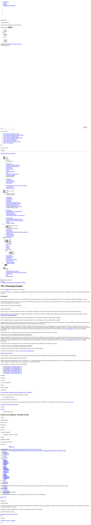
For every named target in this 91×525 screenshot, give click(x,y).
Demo (7, 170)
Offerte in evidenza (10, 181)
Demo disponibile (5, 392)
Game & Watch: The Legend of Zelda (14, 220)
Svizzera (5, 489)
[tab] (45, 447)
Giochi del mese (10, 180)
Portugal (5, 471)
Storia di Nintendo (10, 223)
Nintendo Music (10, 236)
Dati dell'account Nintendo (9, 5)
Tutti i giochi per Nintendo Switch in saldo (12, 137)
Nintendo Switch (10, 212)
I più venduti (9, 183)
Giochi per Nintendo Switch (12, 166)
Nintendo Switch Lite (11, 214)
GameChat (8, 200)
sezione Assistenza (69, 328)
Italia (4, 459)
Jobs (7, 275)
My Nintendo (9, 273)
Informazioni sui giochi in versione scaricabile (16, 185)
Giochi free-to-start (10, 171)
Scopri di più (70, 402)
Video (7, 247)
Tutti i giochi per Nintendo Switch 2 (11, 133)
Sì (5, 497)
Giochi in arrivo (9, 168)
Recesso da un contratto (37, 450)
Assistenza (14, 449)
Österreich (5, 469)
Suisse (4, 474)
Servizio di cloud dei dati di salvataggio (9, 404)
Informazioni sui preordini (6, 353)
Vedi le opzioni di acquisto (16, 44)
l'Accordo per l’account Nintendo (9, 315)
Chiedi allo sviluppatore (11, 259)
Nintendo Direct (10, 256)
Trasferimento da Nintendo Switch (14, 206)
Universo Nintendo (10, 175)
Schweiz (5, 487)
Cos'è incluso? (9, 230)
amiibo (7, 221)
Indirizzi (5, 4)
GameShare (9, 201)
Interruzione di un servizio (26, 450)
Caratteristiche (9, 198)
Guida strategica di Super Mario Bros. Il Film (16, 272)
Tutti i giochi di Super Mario (9, 140)
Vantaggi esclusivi (10, 234)
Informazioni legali (16, 450)
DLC (7, 172)
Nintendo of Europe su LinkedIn (8, 153)
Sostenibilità (46, 450)
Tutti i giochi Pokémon (8, 142)
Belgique (5, 461)
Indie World (9, 258)
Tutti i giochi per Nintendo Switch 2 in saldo (13, 135)
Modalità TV (29, 392)
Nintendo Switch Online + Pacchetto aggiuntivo (17, 232)
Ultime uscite (9, 167)
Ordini (4, 3)
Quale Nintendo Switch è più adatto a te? (15, 215)
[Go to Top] (45, 278)
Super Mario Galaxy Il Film (12, 271)
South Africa (6, 470)
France (4, 456)
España (5, 455)
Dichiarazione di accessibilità (55, 450)
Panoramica (6, 1)
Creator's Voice (9, 260)
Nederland (5, 482)
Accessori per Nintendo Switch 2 (13, 203)
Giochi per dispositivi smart (12, 174)
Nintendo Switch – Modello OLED (14, 211)
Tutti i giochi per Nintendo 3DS (10, 139)
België (4, 451)
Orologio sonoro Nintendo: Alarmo (14, 219)
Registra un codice (10, 188)
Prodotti (8, 246)
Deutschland (6, 454)
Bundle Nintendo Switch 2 (12, 205)
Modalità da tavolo (22, 392)
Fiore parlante (9, 217)
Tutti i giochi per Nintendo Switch (11, 136)
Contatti (64, 450)
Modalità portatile (13, 392)
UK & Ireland (6, 477)
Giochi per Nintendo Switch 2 (13, 165)
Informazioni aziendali (22, 449)
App (7, 245)
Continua (6, 488)
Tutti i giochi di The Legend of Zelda (11, 141)
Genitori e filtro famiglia (6, 449)
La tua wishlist (9, 186)
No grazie (3, 497)
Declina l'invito (4, 514)
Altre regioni (6, 493)
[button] (46, 157)
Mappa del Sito (9, 276)
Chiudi (2, 488)
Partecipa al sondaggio (13, 514)
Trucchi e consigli (10, 262)
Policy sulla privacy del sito (35, 449)
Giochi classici (9, 233)
